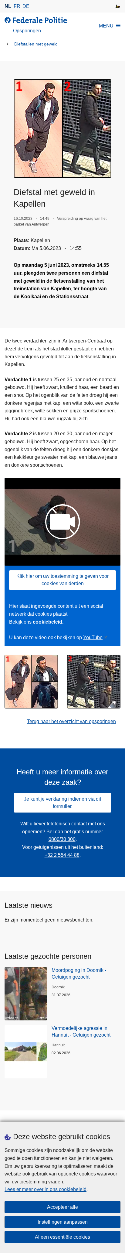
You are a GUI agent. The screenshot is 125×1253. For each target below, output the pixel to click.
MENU (106, 25)
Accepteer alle (62, 1207)
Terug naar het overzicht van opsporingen (71, 721)
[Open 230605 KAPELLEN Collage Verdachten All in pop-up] (62, 128)
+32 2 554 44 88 (62, 855)
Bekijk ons (36, 622)
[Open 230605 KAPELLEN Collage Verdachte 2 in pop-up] (93, 681)
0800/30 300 (62, 839)
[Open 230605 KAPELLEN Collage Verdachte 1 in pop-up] (31, 681)
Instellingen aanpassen (63, 1222)
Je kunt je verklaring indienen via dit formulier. (62, 802)
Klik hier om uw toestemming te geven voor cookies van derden (62, 580)
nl (8, 6)
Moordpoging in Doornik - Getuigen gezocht (79, 974)
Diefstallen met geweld (36, 44)
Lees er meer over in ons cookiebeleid (45, 1189)
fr (17, 6)
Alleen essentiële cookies (62, 1237)
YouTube (93, 637)
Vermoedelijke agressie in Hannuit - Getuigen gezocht (81, 1032)
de (25, 6)
